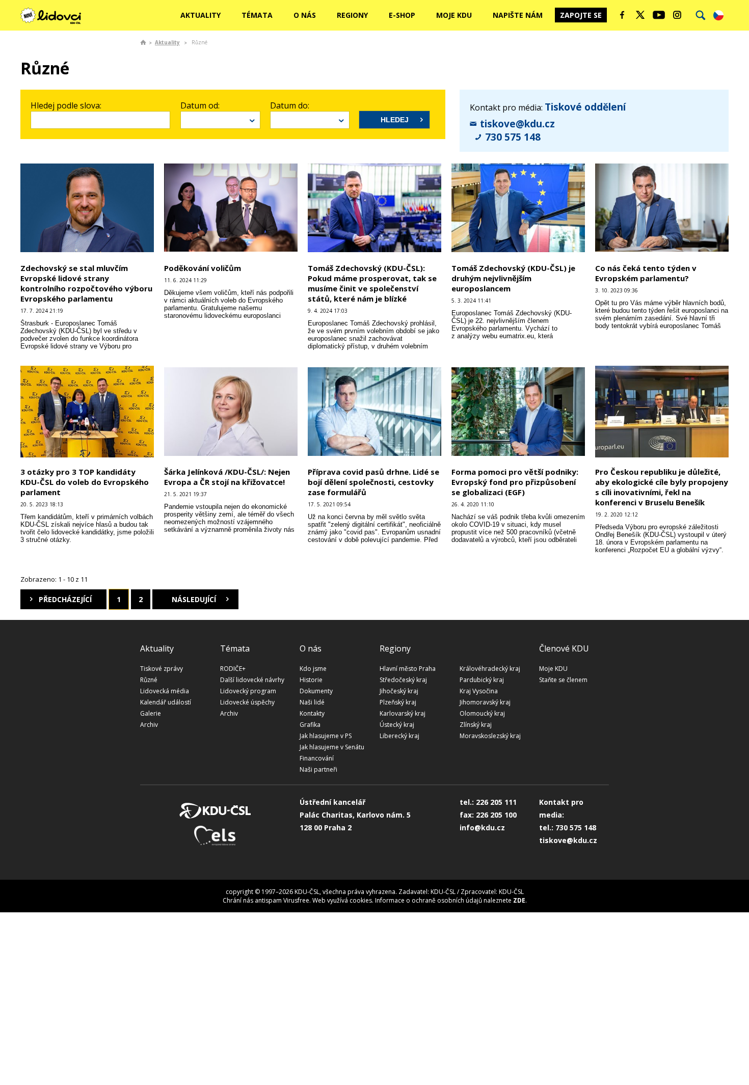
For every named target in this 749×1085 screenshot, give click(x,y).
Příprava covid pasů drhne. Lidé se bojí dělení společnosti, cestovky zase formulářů (373, 482)
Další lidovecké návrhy (252, 679)
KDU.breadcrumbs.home (143, 42)
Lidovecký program (248, 691)
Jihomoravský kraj (485, 702)
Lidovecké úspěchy (247, 702)
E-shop (402, 15)
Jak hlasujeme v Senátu (332, 747)
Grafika (310, 724)
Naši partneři (318, 769)
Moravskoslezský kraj (490, 735)
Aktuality (200, 15)
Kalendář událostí (165, 702)
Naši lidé (312, 702)
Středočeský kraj (403, 679)
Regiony (352, 15)
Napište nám (518, 15)
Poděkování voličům (202, 268)
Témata (257, 15)
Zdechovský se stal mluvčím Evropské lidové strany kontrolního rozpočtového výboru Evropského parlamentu (86, 283)
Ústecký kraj (397, 724)
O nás (304, 15)
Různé (148, 679)
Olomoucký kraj (482, 713)
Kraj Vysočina (479, 691)
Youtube (658, 14)
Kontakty (312, 713)
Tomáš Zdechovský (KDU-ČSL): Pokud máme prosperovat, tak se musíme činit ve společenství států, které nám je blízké (372, 283)
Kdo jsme (313, 668)
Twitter (640, 14)
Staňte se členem (563, 679)
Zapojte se (581, 15)
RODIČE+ (233, 668)
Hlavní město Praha (408, 668)
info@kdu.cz (482, 827)
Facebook (622, 14)
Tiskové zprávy (161, 668)
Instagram (677, 14)
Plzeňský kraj (398, 702)
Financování (317, 758)
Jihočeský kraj (399, 691)
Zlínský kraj (476, 724)
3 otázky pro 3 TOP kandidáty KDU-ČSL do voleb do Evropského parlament (84, 482)
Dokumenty (316, 691)
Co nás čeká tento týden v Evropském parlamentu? (646, 273)
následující (194, 599)
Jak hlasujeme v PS (326, 735)
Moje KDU (454, 15)
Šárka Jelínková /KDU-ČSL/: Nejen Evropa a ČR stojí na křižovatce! (227, 477)
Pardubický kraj (482, 679)
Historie (311, 679)
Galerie (150, 713)
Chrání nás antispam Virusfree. (267, 900)
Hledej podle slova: (66, 105)
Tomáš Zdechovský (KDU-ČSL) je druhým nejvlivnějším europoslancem (513, 278)
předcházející (65, 599)
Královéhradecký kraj (490, 668)
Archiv (149, 724)
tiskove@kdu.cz (517, 123)
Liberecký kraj (399, 735)
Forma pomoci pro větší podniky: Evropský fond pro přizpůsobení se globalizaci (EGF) (514, 482)
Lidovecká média (164, 691)
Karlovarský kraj (402, 713)
